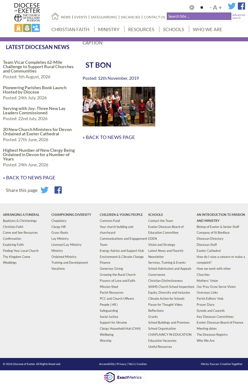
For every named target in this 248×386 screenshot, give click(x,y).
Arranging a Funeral (21, 215)
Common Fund (110, 221)
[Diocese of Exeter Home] (55, 16)
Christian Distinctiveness (165, 281)
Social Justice (109, 317)
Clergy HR (58, 227)
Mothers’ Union (207, 281)
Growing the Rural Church (118, 275)
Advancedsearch (238, 16)
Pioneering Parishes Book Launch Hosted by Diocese (35, 90)
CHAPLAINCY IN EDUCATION (170, 334)
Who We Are (207, 29)
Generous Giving (111, 268)
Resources (141, 29)
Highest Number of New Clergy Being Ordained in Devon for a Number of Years (39, 154)
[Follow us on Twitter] (233, 8)
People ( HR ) (109, 304)
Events (80, 17)
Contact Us (154, 17)
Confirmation (12, 238)
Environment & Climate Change (122, 257)
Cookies (142, 364)
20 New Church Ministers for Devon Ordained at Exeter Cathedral (37, 131)
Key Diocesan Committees (215, 317)
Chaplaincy (59, 221)
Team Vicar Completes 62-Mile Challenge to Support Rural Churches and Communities (38, 66)
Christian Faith (70, 29)
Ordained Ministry (64, 257)
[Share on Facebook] (58, 192)
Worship (105, 340)
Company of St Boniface (213, 232)
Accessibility (107, 364)
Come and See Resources (20, 232)
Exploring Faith (13, 245)
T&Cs (131, 364)
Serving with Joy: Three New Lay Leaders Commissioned (34, 110)
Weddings (10, 262)
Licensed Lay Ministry (66, 245)
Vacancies (130, 17)
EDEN (152, 238)
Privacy (121, 364)
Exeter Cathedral (209, 251)
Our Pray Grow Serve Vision (216, 287)
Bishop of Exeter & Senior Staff (218, 227)
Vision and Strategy (161, 245)
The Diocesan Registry (212, 334)
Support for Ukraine (113, 322)
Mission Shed (109, 287)
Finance (105, 262)
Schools (173, 29)
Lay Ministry (60, 238)
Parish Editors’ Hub (210, 298)
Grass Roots (59, 232)
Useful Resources (160, 347)
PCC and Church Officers (117, 298)
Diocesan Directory (210, 238)
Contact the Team (160, 221)
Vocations (58, 268)
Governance (156, 275)
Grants (153, 317)
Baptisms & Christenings (20, 221)
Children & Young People (121, 215)
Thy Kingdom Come (16, 257)
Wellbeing (107, 334)
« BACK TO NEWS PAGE (29, 177)
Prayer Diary (206, 304)
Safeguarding (104, 17)
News (65, 17)
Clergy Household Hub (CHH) (120, 328)
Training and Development (69, 262)
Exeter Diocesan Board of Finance (220, 322)
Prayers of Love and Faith (117, 281)
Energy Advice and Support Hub (122, 251)
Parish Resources (112, 292)
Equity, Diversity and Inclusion (169, 292)
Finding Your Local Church (21, 251)
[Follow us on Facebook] (241, 8)
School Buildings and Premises (169, 322)
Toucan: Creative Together (226, 364)
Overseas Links (207, 292)
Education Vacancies (162, 340)
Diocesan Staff (207, 245)
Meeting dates (207, 328)
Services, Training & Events (167, 262)
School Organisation (162, 328)
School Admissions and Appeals (169, 268)
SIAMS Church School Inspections (171, 287)
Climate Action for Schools (166, 298)
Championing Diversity (71, 215)
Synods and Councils (211, 311)
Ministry (108, 29)
